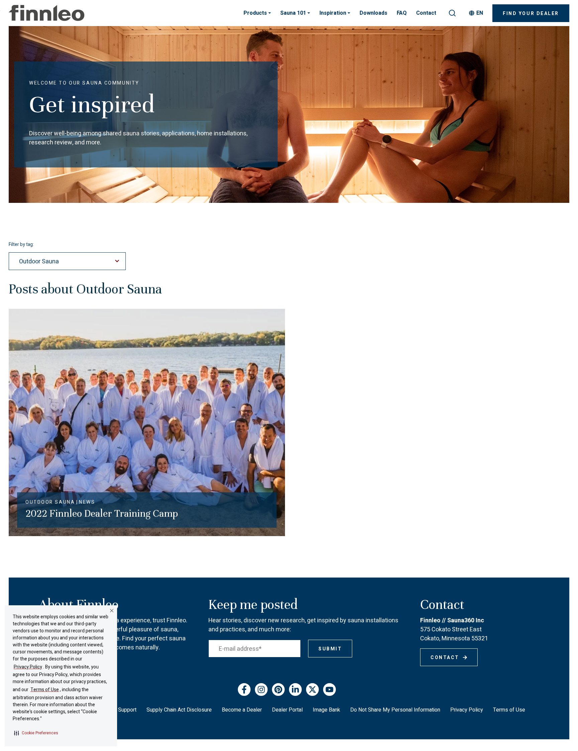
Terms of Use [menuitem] (509, 710)
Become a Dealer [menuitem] (242, 710)
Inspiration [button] (333, 13)
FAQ (402, 13)
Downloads (373, 13)
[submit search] (452, 13)
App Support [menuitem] (121, 710)
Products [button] (256, 13)
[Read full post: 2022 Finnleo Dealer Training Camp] (147, 421)
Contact (426, 13)
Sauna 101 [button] (293, 13)
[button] (36, 733)
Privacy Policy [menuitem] (466, 710)
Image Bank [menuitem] (326, 710)
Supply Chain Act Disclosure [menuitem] (179, 710)
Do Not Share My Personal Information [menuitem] (395, 710)
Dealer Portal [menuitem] (287, 710)
